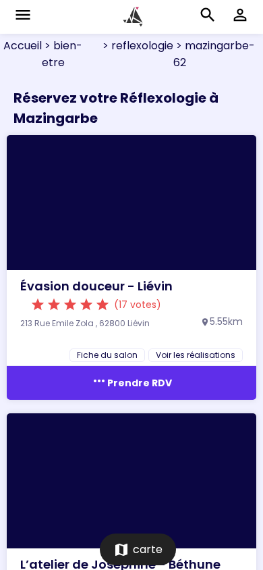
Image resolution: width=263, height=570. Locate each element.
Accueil (22, 45)
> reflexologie (136, 45)
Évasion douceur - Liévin (96, 286)
